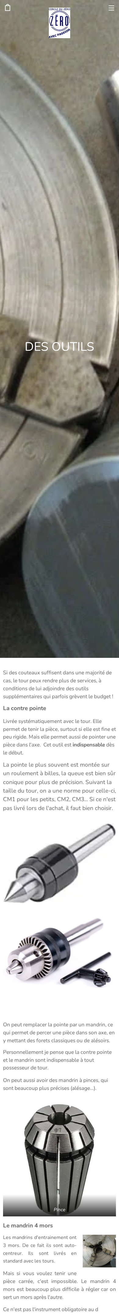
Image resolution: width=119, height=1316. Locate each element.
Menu (111, 8)
